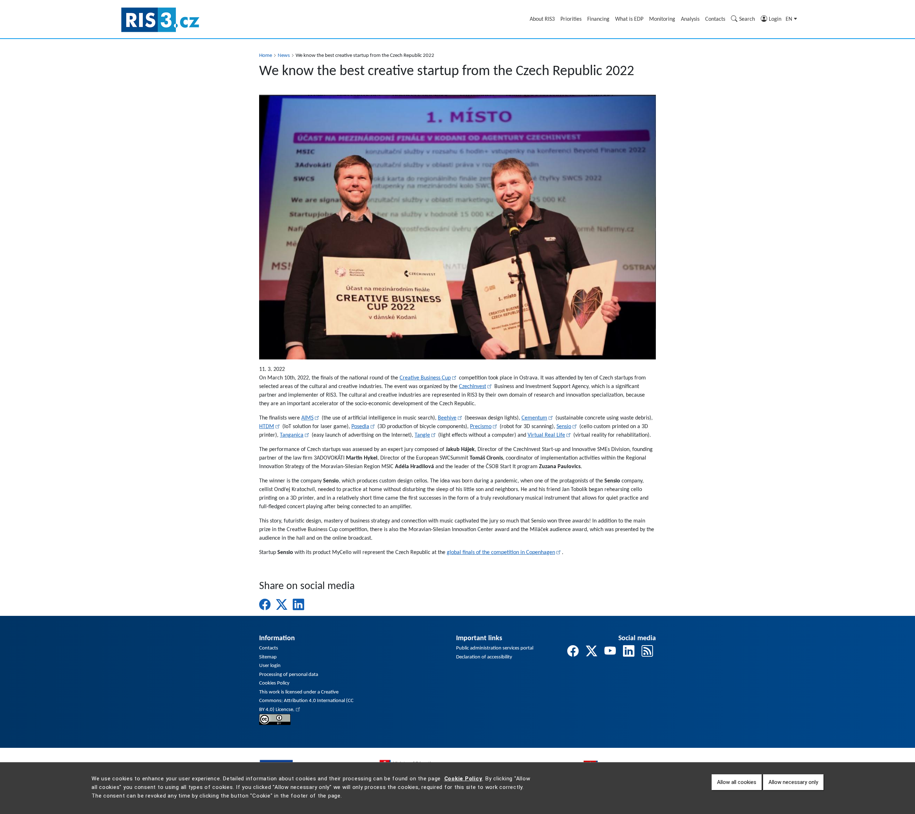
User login (270, 665)
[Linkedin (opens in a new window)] (298, 604)
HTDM (266, 427)
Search (747, 19)
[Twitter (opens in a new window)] (281, 604)
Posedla (360, 427)
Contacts (715, 19)
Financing (598, 19)
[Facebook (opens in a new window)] (265, 604)
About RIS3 (542, 19)
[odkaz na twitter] (591, 652)
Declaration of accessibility (484, 657)
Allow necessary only (793, 782)
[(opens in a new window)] (275, 719)
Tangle (422, 435)
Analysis (690, 19)
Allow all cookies (736, 782)
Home (265, 55)
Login (775, 19)
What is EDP (629, 19)
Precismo (480, 427)
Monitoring (662, 19)
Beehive (447, 418)
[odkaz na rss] (647, 652)
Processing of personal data (288, 674)
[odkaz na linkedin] (628, 652)
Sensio (564, 427)
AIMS (307, 418)
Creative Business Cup (425, 378)
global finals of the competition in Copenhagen (501, 552)
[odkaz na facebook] (573, 652)
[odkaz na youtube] (610, 652)
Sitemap (268, 657)
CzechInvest (472, 386)
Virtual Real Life (546, 435)
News (284, 55)
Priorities (571, 19)
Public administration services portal (494, 648)
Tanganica (291, 435)
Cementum (534, 418)
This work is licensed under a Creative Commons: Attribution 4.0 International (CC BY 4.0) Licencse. (306, 701)
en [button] (789, 19)
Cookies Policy (274, 683)
